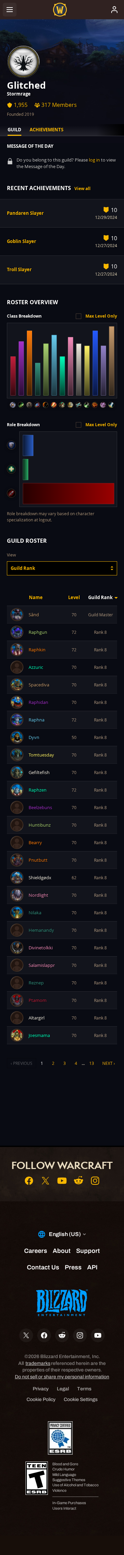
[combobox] (62, 568)
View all (82, 188)
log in (94, 160)
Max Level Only (101, 316)
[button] (62, 568)
